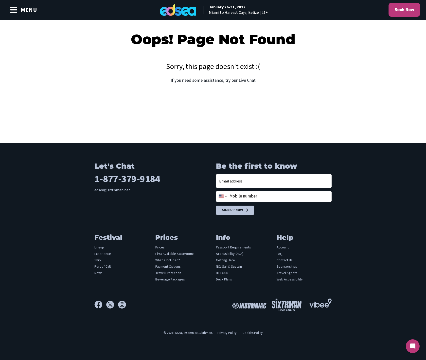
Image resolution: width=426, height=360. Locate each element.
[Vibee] (320, 301)
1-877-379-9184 (127, 179)
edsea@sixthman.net (112, 190)
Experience (102, 253)
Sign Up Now (232, 210)
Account (283, 247)
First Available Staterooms (175, 253)
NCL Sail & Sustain (229, 266)
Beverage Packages (170, 279)
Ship (97, 260)
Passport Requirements (233, 247)
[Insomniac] (248, 304)
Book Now (404, 10)
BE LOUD (222, 273)
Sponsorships (287, 266)
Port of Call (102, 266)
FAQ (280, 253)
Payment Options (168, 266)
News (98, 273)
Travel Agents (287, 273)
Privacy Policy (226, 333)
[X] (112, 305)
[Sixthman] (287, 304)
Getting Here (225, 260)
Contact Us (285, 260)
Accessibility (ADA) (229, 253)
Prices (160, 247)
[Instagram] (122, 305)
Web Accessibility (290, 279)
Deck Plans (224, 279)
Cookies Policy (253, 333)
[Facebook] (100, 305)
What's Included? (167, 260)
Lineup (99, 247)
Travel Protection (168, 273)
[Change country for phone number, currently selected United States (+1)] (222, 196)
